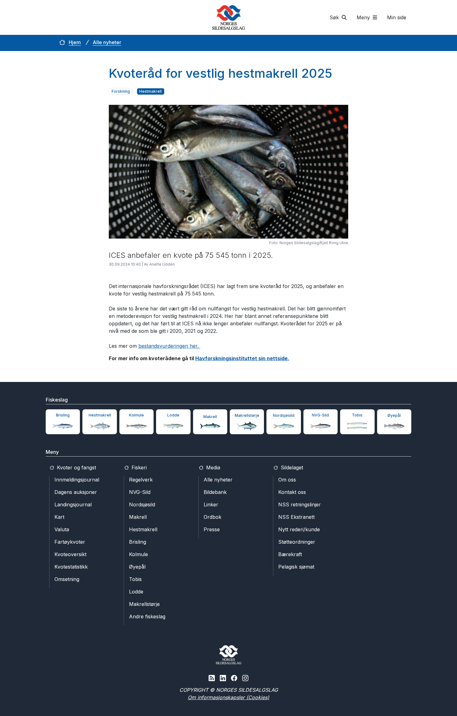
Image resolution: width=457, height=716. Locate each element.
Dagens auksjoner (75, 492)
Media (212, 467)
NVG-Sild (139, 492)
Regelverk (141, 480)
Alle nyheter (107, 42)
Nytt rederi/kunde (299, 529)
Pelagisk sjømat (296, 567)
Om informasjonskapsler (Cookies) (228, 697)
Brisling (137, 542)
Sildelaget (291, 467)
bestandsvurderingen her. (169, 346)
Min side (396, 17)
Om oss (287, 480)
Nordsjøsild (142, 504)
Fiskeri (138, 467)
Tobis (135, 579)
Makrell (138, 517)
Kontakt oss (292, 492)
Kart (59, 517)
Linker (211, 504)
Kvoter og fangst (75, 467)
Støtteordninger (296, 542)
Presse (212, 529)
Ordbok (212, 517)
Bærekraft (290, 554)
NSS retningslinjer (299, 504)
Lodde (136, 591)
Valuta (61, 529)
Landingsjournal (73, 504)
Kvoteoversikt (70, 554)
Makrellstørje (144, 604)
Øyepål (137, 567)
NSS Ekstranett (296, 517)
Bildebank (215, 492)
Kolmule (138, 554)
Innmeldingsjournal (76, 480)
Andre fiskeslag (147, 616)
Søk (335, 17)
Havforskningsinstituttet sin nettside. (242, 358)
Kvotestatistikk (71, 567)
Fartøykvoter (69, 542)
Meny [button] (364, 17)
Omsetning (66, 579)
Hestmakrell (143, 529)
